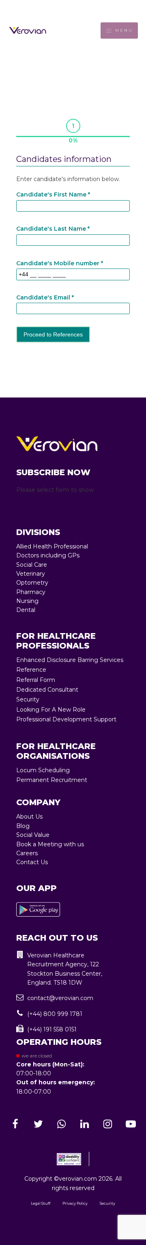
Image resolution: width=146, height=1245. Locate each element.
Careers (27, 853)
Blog (23, 826)
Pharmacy (30, 592)
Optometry (32, 582)
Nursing (27, 601)
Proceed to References (53, 334)
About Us (29, 816)
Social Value (32, 835)
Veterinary (30, 573)
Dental (25, 610)
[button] (73, 969)
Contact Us (32, 862)
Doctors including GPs (47, 555)
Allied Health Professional (52, 546)
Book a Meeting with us (50, 844)
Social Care (31, 564)
